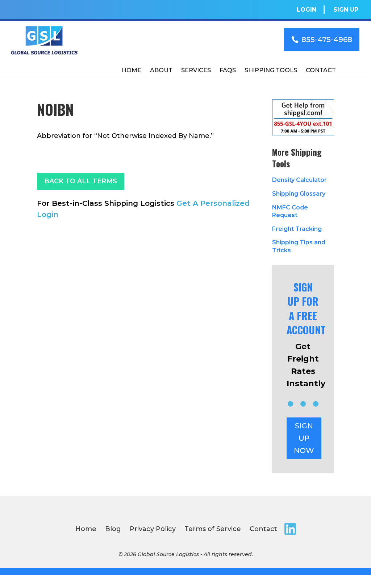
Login (306, 9)
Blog (113, 529)
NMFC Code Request (290, 211)
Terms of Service (212, 529)
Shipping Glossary (298, 193)
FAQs (228, 70)
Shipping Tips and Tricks (298, 246)
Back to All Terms (80, 181)
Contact (321, 70)
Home (131, 70)
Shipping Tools (271, 70)
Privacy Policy (153, 529)
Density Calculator (299, 179)
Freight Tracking (297, 228)
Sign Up (345, 9)
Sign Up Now (304, 438)
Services (196, 70)
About (161, 70)
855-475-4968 (326, 39)
